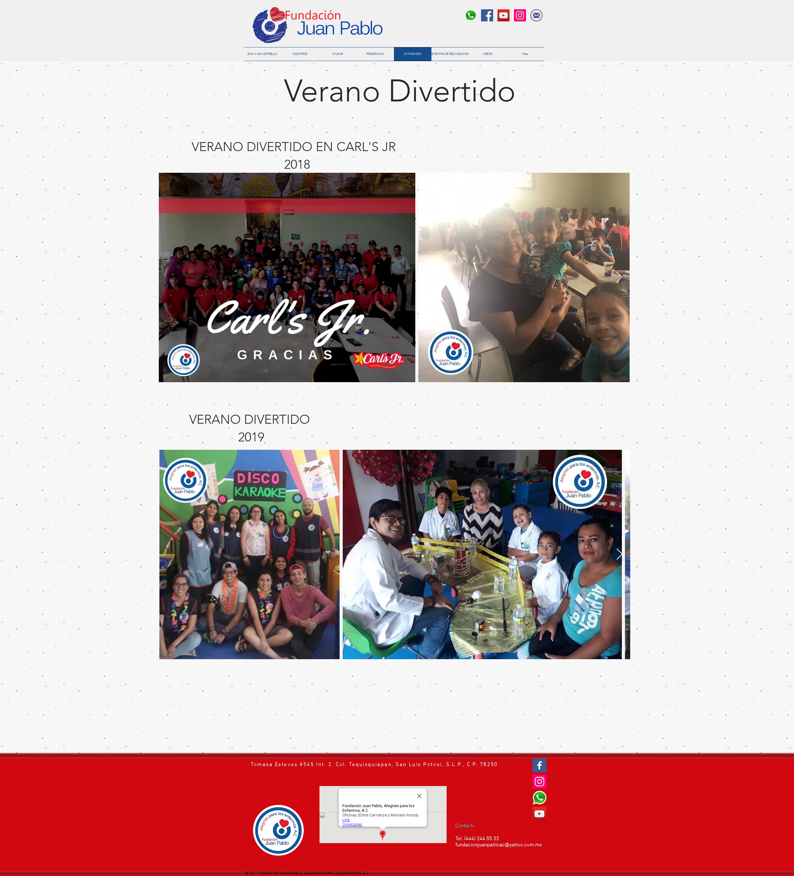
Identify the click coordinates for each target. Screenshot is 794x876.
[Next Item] (618, 277)
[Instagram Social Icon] (520, 15)
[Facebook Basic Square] (539, 765)
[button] (450, 54)
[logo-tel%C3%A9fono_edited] (471, 15)
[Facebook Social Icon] (487, 15)
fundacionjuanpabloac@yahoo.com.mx (498, 845)
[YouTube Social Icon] (503, 15)
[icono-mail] (536, 15)
